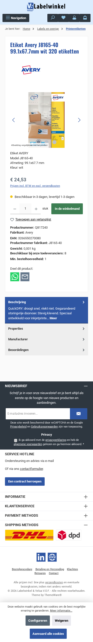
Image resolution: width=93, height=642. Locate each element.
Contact (54, 573)
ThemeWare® (53, 595)
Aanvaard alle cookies (48, 634)
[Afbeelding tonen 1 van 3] (38, 142)
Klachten (72, 569)
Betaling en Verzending (49, 569)
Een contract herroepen (24, 481)
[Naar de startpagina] (46, 6)
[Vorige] (14, 120)
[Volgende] (79, 120)
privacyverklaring (55, 440)
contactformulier (31, 469)
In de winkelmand (67, 209)
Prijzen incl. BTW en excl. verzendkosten (35, 185)
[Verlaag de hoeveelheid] (14, 208)
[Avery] (46, 69)
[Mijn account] (74, 18)
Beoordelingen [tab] (18, 350)
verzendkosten (54, 582)
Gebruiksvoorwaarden (44, 426)
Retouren (40, 573)
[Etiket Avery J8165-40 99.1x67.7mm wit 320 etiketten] (46, 120)
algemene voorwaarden (28, 444)
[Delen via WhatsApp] (14, 276)
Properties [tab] (15, 328)
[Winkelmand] (85, 18)
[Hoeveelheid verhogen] (36, 208)
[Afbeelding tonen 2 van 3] (46, 142)
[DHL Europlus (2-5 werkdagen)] (29, 535)
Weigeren (61, 620)
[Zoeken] (52, 18)
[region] (46, 120)
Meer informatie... (61, 610)
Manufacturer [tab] (18, 339)
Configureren (37, 620)
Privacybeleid (18, 426)
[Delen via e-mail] (25, 276)
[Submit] (78, 413)
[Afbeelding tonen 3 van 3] (54, 142)
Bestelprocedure (22, 569)
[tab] (46, 310)
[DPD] (68, 535)
